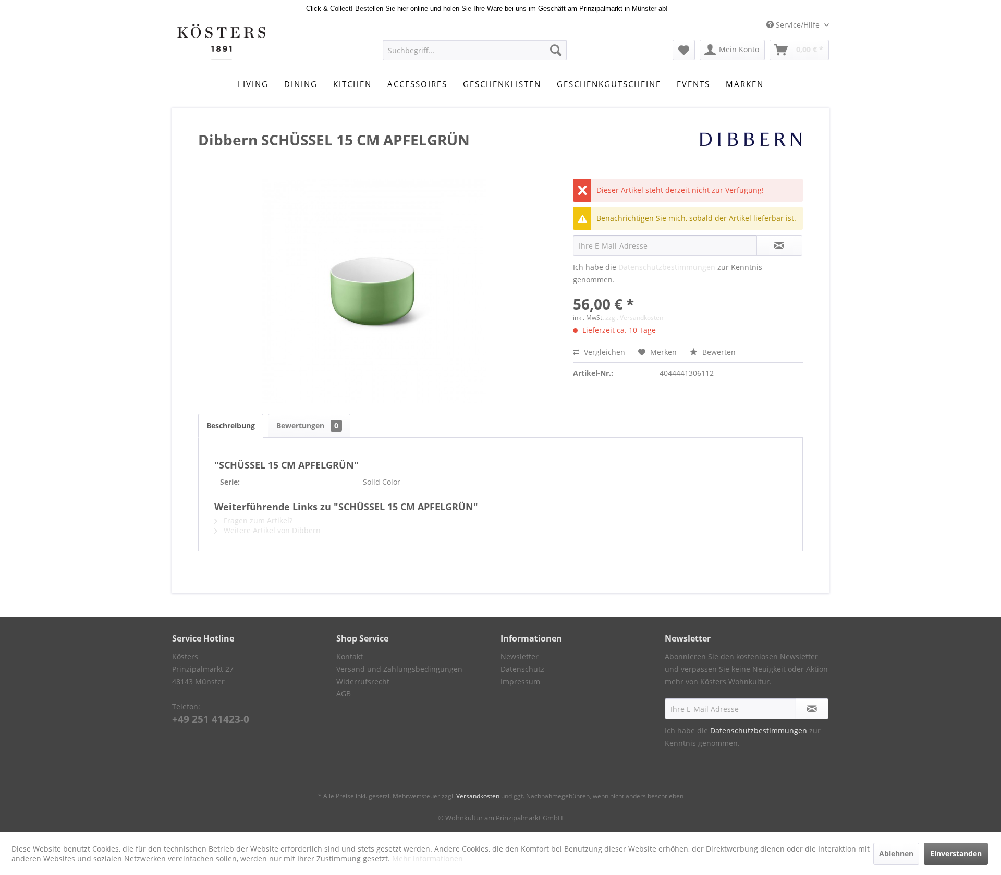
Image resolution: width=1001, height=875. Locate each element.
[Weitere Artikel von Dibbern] (751, 150)
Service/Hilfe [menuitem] (798, 25)
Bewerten (718, 352)
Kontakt (349, 656)
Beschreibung (230, 425)
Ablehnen (896, 853)
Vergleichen (603, 352)
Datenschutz (522, 669)
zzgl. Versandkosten (634, 317)
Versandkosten (477, 796)
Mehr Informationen (427, 859)
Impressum (520, 681)
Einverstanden (956, 853)
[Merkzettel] (684, 50)
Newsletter (519, 656)
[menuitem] (475, 50)
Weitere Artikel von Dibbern (271, 530)
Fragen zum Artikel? (257, 520)
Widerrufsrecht (362, 681)
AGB (343, 693)
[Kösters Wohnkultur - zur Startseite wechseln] (221, 42)
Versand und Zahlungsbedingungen (399, 669)
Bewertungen (307, 425)
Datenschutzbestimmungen (666, 267)
